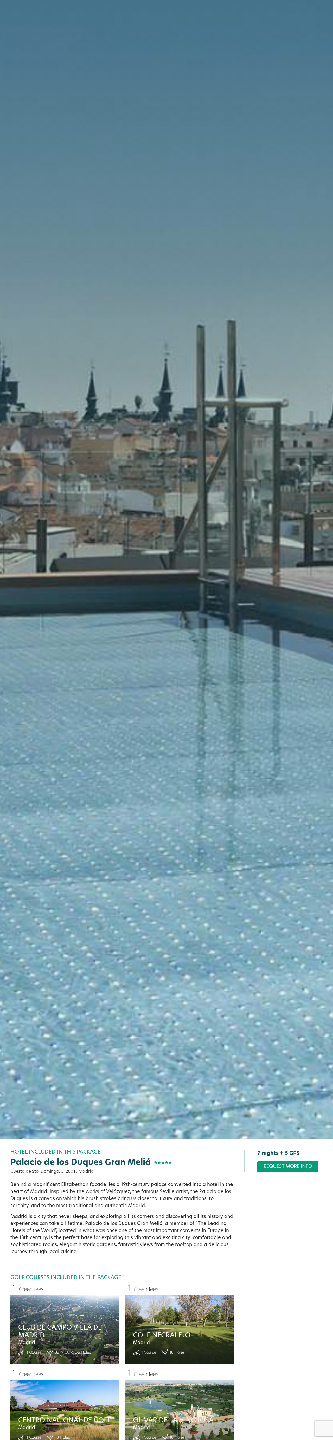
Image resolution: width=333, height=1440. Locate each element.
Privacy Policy (51, 1430)
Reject (225, 1409)
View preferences (293, 1409)
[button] (322, 1384)
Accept (157, 1409)
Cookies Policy (21, 1430)
